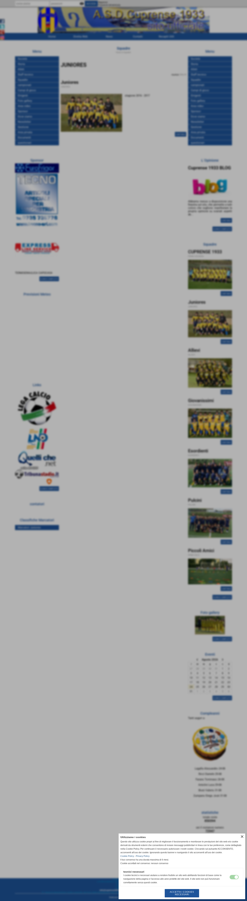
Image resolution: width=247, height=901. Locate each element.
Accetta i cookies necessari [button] (182, 893)
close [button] (242, 836)
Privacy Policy (143, 856)
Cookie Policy (127, 856)
